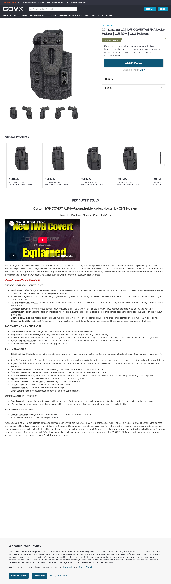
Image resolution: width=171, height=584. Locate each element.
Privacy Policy (67, 567)
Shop (24, 15)
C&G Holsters (108, 25)
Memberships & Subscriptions (74, 15)
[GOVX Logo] (13, 9)
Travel (53, 15)
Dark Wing (78, 340)
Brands (110, 15)
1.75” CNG (48, 340)
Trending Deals (10, 15)
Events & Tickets (38, 15)
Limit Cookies (39, 575)
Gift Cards (97, 15)
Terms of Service (86, 567)
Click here (53, 417)
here (65, 343)
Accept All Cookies (18, 575)
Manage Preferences (58, 575)
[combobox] (53, 9)
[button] (134, 79)
